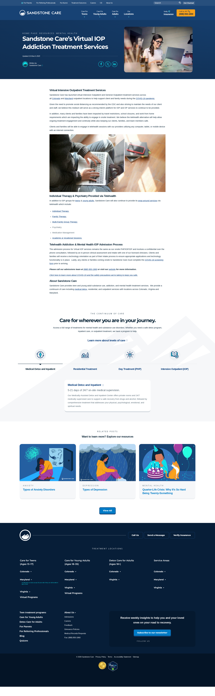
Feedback (68, 625)
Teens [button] (84, 12)
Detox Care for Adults (31, 622)
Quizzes (24, 640)
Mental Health (67, 33)
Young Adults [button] (99, 12)
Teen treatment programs (33, 612)
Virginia (24, 591)
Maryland (25, 579)
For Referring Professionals (34, 631)
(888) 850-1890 (90, 269)
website (112, 269)
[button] (101, 64)
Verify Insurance (182, 535)
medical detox (81, 289)
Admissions (69, 617)
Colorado (24, 571)
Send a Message (156, 535)
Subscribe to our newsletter (152, 632)
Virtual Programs (29, 597)
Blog (22, 636)
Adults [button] (115, 12)
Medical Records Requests (75, 633)
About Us (69, 612)
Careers (67, 621)
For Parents (26, 626)
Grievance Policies (71, 629)
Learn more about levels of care (106, 340)
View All (107, 510)
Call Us (135, 535)
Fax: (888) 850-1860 (72, 638)
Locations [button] (129, 12)
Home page (30, 33)
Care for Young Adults (31, 617)
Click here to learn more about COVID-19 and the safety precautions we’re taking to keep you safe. (93, 275)
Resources (47, 33)
